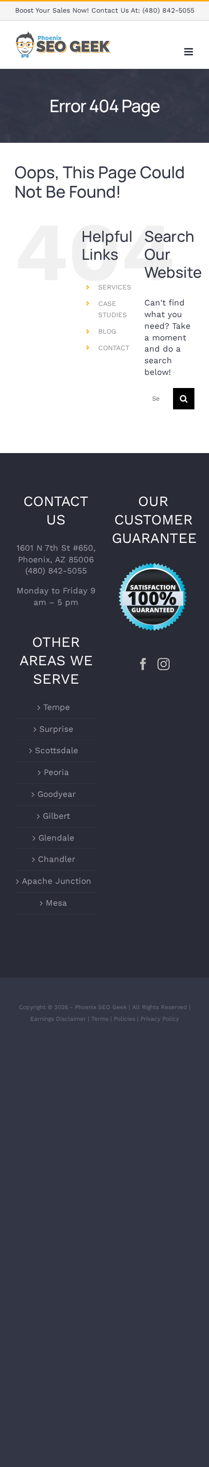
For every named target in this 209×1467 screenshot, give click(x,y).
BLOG (107, 331)
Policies (124, 1018)
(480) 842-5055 (168, 10)
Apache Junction (56, 881)
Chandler (56, 859)
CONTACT (113, 348)
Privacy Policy (159, 1018)
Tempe (56, 707)
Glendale (56, 838)
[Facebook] (143, 664)
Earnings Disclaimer (58, 1018)
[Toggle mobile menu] (189, 52)
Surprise (56, 729)
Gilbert (56, 816)
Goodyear (56, 794)
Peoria (56, 772)
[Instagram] (163, 664)
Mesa (56, 903)
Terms (99, 1018)
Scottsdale (56, 750)
